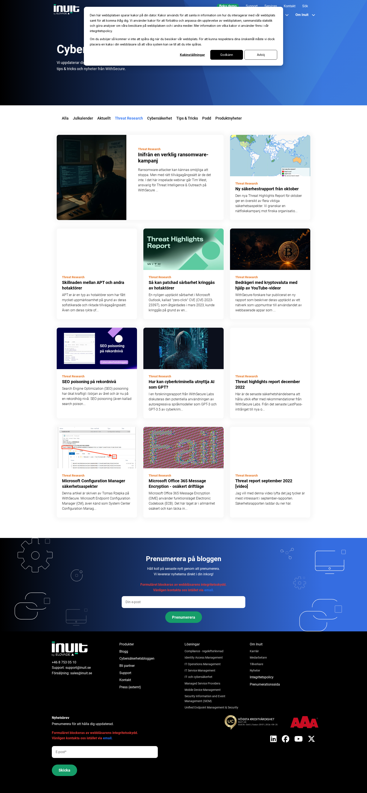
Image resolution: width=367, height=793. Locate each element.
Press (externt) (130, 687)
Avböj (261, 54)
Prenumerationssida (265, 684)
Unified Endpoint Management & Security (211, 707)
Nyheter (255, 670)
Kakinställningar (192, 54)
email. (209, 590)
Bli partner (127, 666)
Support (125, 673)
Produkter (126, 644)
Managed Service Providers (202, 683)
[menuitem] (228, 6)
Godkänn (226, 54)
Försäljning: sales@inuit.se (72, 673)
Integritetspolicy (262, 677)
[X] (273, 739)
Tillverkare (256, 664)
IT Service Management (200, 670)
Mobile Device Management (203, 689)
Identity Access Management (204, 657)
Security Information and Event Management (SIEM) (205, 698)
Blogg (123, 651)
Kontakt (125, 680)
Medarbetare (258, 657)
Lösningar (192, 644)
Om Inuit (256, 644)
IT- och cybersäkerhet (198, 677)
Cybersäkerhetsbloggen (136, 658)
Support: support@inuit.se (71, 668)
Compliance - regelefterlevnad (204, 651)
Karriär (254, 651)
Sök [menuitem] (305, 6)
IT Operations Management (203, 664)
